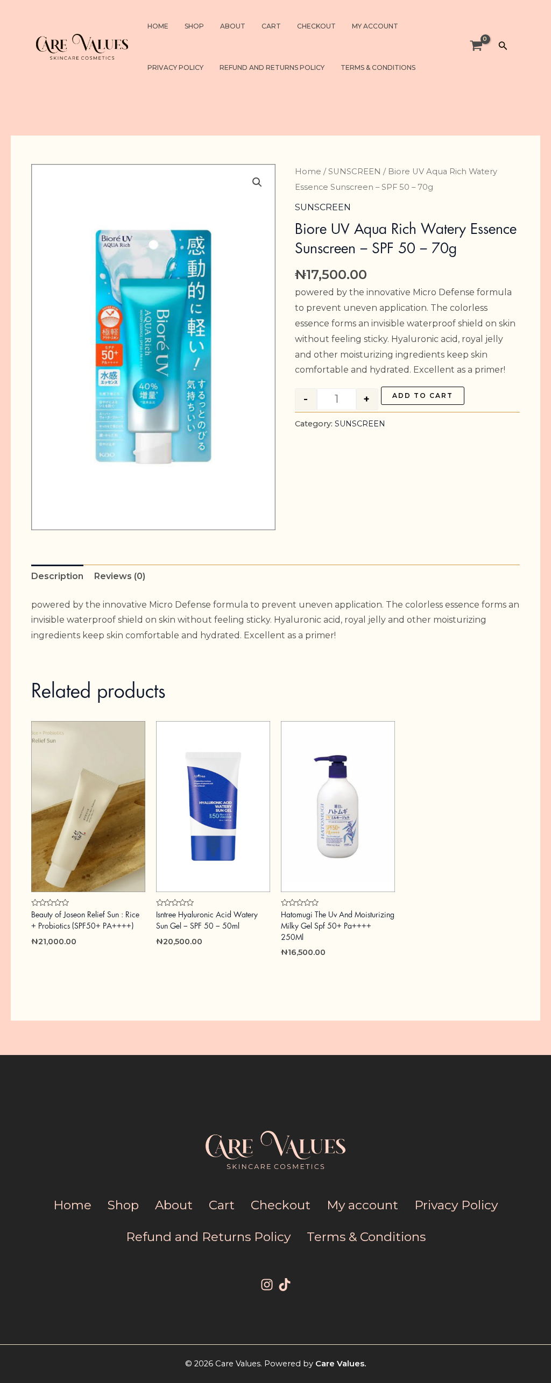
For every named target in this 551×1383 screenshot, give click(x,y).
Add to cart (422, 395)
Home (157, 26)
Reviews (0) (119, 576)
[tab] (57, 577)
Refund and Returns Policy (272, 67)
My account (375, 26)
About (232, 26)
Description (57, 576)
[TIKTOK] (284, 1284)
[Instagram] (266, 1284)
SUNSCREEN (354, 171)
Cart (271, 26)
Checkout (316, 26)
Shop (194, 26)
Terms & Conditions (378, 67)
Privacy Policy (175, 67)
